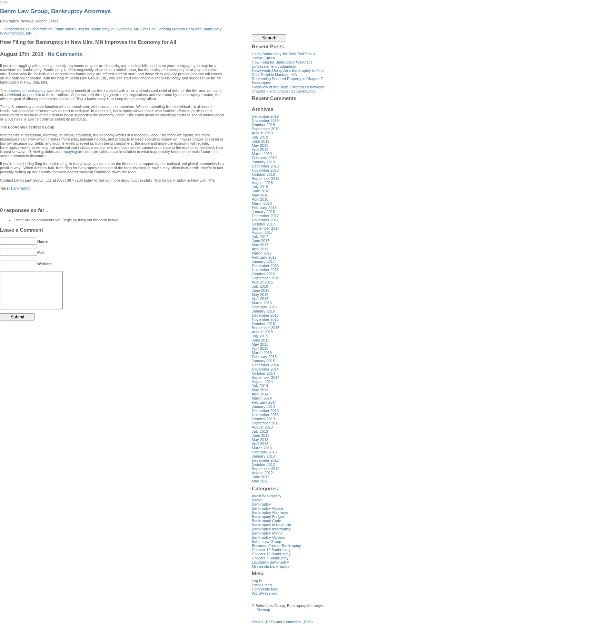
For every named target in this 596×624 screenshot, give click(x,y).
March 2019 (262, 154)
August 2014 (262, 382)
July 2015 (260, 336)
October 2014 (263, 373)
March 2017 (262, 253)
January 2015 (263, 361)
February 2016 (264, 307)
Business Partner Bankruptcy (276, 546)
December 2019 (265, 116)
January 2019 (263, 162)
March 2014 (262, 398)
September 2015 (265, 328)
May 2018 (260, 195)
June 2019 (260, 141)
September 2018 (265, 178)
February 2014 (264, 402)
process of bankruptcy (27, 90)
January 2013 (263, 456)
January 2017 (263, 261)
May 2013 (260, 440)
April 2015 (260, 348)
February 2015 (264, 357)
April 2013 (260, 444)
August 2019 (262, 133)
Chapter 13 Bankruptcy (271, 554)
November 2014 (265, 369)
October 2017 (263, 224)
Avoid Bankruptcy (266, 496)
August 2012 (262, 473)
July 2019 (260, 137)
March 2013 (262, 448)
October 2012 (263, 464)
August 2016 (262, 282)
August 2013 (262, 427)
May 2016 (260, 294)
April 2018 (260, 199)
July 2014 (260, 386)
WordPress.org (264, 593)
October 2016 (263, 274)
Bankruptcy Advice (267, 508)
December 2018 (265, 166)
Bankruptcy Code (266, 521)
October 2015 (263, 323)
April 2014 (260, 394)
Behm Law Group (266, 541)
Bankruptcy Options (268, 537)
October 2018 (263, 174)
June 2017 (260, 241)
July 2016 (260, 286)
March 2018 (262, 203)
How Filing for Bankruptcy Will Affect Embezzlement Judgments (282, 64)
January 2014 (263, 406)
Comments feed (265, 589)
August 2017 (262, 232)
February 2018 (264, 207)
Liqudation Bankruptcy (270, 562)
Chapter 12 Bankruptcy (271, 550)
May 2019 (260, 145)
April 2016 (260, 299)
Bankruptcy (20, 188)
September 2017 (265, 228)
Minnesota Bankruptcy (270, 566)
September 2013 (265, 423)
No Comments (65, 54)
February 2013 (264, 452)
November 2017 (265, 220)
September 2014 (265, 377)
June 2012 (260, 477)
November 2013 (265, 415)
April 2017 (260, 249)
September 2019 (265, 129)
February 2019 (264, 158)
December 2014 (265, 365)
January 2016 (263, 311)
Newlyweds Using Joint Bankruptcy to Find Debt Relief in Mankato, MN (288, 72)
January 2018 (263, 212)
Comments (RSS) (298, 622)
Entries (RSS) (263, 622)
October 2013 (263, 419)
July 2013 (260, 431)
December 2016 (265, 265)
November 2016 (265, 270)
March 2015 (262, 353)
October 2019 (263, 125)
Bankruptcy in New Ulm (271, 525)
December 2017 (265, 216)
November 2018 (265, 170)
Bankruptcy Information (271, 529)
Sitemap (263, 610)
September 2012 (265, 469)
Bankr (257, 500)
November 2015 (265, 319)
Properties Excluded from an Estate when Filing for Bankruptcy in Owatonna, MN (72, 29)
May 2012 (260, 481)
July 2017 (260, 236)
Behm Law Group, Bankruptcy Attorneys (55, 11)
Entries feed (262, 585)
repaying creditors (77, 152)
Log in (257, 581)
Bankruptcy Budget (268, 517)
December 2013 (265, 411)
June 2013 (260, 435)
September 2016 (265, 278)
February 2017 (264, 257)
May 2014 (260, 390)
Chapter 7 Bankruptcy (270, 558)
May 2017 (260, 245)
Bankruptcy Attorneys (270, 512)
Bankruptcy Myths (267, 533)
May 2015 (260, 344)
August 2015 (262, 332)
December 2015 (265, 315)
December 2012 (265, 460)
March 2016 (262, 303)
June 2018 (260, 191)
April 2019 (260, 149)
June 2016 (260, 290)
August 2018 (262, 183)
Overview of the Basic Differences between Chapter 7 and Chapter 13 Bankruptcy (288, 89)
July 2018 (260, 187)
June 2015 (260, 340)
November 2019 (265, 120)
